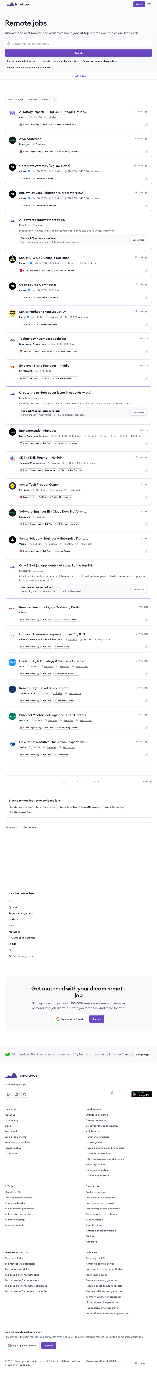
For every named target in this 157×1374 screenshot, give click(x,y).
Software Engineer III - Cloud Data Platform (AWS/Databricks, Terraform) (53, 511)
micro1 (23, 171)
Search (79, 52)
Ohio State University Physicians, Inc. (41, 639)
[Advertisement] (78, 88)
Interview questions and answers (105, 1158)
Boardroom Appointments (34, 344)
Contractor (25, 178)
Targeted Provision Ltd (32, 462)
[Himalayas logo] (17, 4)
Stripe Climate (122, 1054)
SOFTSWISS (26, 370)
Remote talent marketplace (101, 1214)
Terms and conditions (17, 1142)
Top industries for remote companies (26, 1291)
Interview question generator (103, 1208)
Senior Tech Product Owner (39, 484)
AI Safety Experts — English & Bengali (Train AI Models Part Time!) (53, 112)
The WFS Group (28, 693)
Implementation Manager (37, 430)
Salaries (50, 117)
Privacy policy (13, 1147)
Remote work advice (97, 1136)
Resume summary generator (102, 1280)
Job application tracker (18, 1197)
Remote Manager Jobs (90, 807)
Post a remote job (96, 1191)
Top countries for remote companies (26, 1285)
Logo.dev (24, 1364)
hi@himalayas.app (15, 1084)
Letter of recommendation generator (107, 1313)
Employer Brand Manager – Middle (44, 365)
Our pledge (142, 1054)
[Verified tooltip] (28, 171)
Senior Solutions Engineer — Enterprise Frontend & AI (53, 538)
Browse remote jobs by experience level (35, 800)
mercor (23, 117)
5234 (97, 782)
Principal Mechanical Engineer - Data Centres (52, 715)
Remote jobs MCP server (100, 1263)
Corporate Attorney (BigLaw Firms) (44, 166)
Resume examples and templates (105, 1147)
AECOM (24, 720)
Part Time (47, 124)
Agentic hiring (94, 1225)
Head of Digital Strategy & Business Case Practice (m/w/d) (53, 661)
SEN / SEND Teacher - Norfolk (40, 457)
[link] (12, 827)
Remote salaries (14, 1258)
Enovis (23, 612)
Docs (8, 1125)
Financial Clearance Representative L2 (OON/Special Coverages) (53, 634)
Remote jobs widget (97, 1169)
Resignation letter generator (102, 1307)
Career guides (94, 1142)
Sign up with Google (72, 1019)
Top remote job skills (17, 1269)
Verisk (22, 747)
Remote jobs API (95, 1258)
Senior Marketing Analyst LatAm (43, 312)
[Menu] (149, 4)
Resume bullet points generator (104, 1285)
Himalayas (11, 827)
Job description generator (101, 1197)
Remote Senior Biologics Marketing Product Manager (53, 607)
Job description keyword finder (104, 1269)
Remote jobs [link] (29, 827)
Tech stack (88, 263)
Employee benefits (15, 1136)
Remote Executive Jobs (20, 812)
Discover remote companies (102, 1125)
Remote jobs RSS (95, 1164)
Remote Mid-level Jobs (46, 807)
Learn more (138, 239)
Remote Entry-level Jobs (21, 807)
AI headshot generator (18, 1214)
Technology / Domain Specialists (43, 338)
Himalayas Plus (14, 1191)
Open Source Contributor (37, 285)
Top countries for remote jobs (22, 1274)
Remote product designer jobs (22, 61)
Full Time (49, 151)
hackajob (24, 144)
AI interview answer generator (103, 1296)
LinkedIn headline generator (102, 1302)
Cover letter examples (99, 1153)
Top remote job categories (20, 1263)
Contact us (11, 1153)
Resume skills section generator (104, 1291)
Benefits (70, 263)
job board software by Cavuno (78, 1361)
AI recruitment (94, 1219)
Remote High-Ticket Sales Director (44, 688)
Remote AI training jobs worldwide (100, 61)
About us (10, 1114)
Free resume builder (97, 1274)
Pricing (90, 1236)
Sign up (96, 1019)
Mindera (24, 489)
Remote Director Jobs (114, 807)
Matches (33, 99)
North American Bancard (33, 435)
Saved (47, 99)
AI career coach (14, 1225)
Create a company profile (101, 1230)
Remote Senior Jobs (68, 807)
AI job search (93, 1131)
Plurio (22, 317)
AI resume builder (15, 1203)
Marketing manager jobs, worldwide (60, 61)
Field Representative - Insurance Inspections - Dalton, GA (53, 742)
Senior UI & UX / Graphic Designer (44, 258)
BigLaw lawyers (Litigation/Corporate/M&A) (51, 193)
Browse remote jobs (97, 1120)
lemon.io (24, 263)
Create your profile (97, 1114)
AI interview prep (15, 1219)
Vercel (22, 543)
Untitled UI (107, 1361)
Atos (22, 666)
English (142, 1363)
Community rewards (97, 1175)
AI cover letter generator (19, 1208)
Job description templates (101, 1203)
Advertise (91, 1241)
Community (12, 1120)
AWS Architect (30, 139)
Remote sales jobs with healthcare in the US (29, 67)
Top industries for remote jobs (22, 1280)
